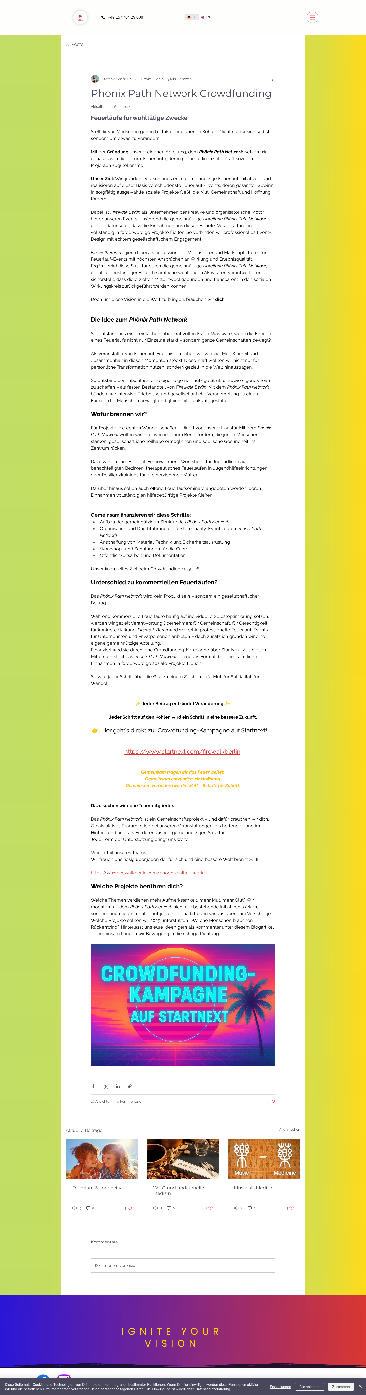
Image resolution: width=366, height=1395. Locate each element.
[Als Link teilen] (129, 1086)
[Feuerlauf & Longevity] (102, 1159)
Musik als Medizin (254, 1188)
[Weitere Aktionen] (272, 79)
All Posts (74, 45)
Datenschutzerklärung (212, 1388)
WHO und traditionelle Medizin (178, 1190)
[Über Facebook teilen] (93, 1086)
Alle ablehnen (310, 1386)
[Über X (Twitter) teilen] (105, 1086)
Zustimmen (341, 1386)
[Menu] (312, 17)
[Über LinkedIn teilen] (117, 1086)
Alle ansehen (289, 1129)
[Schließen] (360, 1386)
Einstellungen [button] (280, 1386)
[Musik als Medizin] (264, 1159)
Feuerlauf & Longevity (96, 1188)
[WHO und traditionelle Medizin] (183, 1159)
